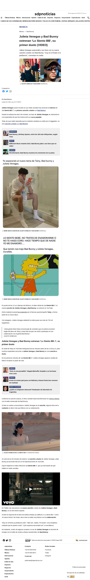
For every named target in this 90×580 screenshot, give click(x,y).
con (16, 124)
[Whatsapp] (10, 91)
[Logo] (45, 14)
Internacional (26, 17)
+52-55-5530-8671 (30, 553)
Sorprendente (66, 17)
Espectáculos (76, 17)
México (18, 17)
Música (21, 31)
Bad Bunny (30, 31)
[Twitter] (7, 91)
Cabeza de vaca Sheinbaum (11, 21)
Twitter (47, 553)
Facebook (48, 550)
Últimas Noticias (10, 17)
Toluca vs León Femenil (52, 21)
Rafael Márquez (68, 21)
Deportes (50, 17)
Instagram (48, 556)
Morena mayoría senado (32, 21)
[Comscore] (81, 540)
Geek (83, 17)
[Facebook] (3, 91)
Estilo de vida (42, 17)
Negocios (57, 17)
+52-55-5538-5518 (30, 550)
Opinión (33, 17)
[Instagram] (10, 540)
